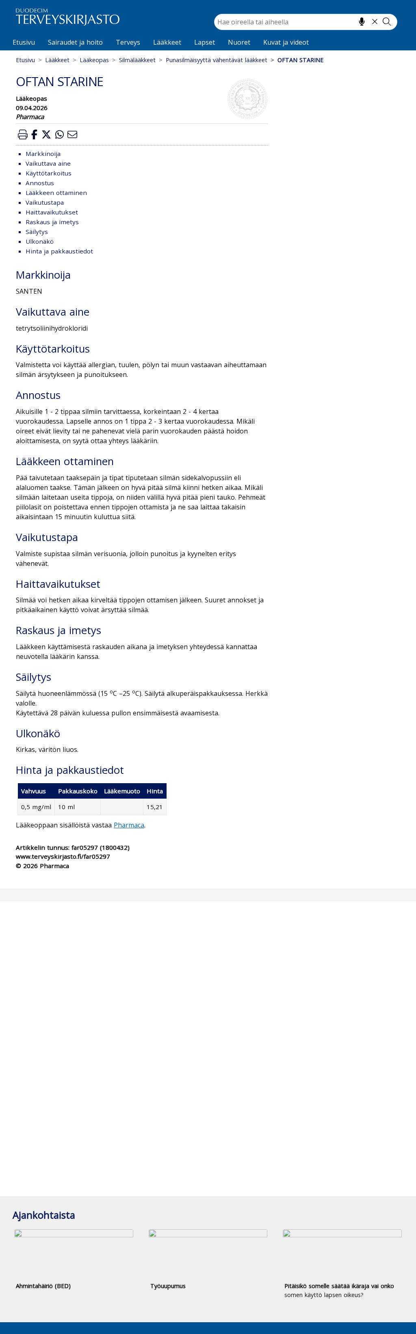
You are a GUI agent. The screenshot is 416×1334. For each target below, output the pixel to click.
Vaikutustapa (45, 202)
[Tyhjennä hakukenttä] (374, 21)
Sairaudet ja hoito (75, 42)
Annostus (40, 183)
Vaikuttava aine (48, 163)
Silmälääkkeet (137, 60)
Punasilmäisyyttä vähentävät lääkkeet (216, 60)
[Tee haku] (386, 21)
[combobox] (305, 22)
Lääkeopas (94, 60)
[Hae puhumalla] (361, 21)
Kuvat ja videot (286, 42)
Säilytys (37, 231)
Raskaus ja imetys (52, 222)
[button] (23, 134)
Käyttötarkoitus (49, 173)
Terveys (128, 42)
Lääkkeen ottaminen (56, 192)
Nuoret (239, 42)
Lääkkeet (167, 42)
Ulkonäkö (40, 241)
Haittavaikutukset (52, 212)
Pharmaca (129, 825)
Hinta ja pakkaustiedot (59, 251)
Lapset (204, 42)
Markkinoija (43, 153)
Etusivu (24, 42)
